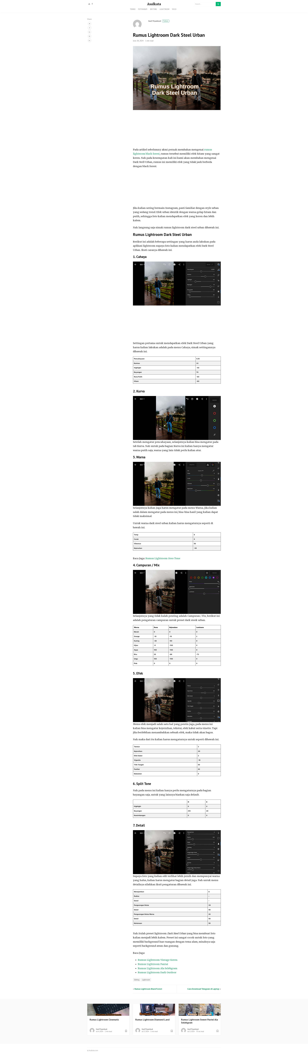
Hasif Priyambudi (158, 21)
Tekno (132, 9)
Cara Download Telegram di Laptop (203, 989)
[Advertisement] (177, 130)
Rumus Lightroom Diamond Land (152, 1019)
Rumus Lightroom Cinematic (104, 1019)
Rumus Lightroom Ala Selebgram (157, 968)
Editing (153, 9)
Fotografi (142, 9)
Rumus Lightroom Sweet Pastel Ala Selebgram (199, 1021)
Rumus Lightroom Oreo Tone (162, 558)
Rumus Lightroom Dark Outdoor (157, 972)
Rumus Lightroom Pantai (153, 964)
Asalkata (154, 4)
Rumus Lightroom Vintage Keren (157, 959)
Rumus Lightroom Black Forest (148, 989)
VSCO (174, 9)
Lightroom (164, 9)
